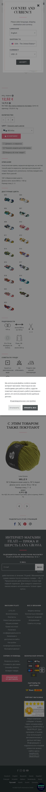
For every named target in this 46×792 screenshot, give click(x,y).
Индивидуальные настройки (23, 401)
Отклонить (14, 408)
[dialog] (23, 396)
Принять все (30, 408)
